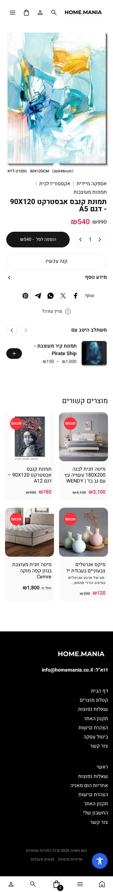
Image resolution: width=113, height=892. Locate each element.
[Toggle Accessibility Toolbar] (99, 860)
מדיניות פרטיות (70, 859)
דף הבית (99, 691)
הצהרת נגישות (93, 728)
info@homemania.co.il (67, 670)
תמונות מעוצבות (90, 192)
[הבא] (12, 330)
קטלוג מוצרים (94, 700)
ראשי (102, 767)
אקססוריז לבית (54, 184)
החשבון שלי (95, 813)
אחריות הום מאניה (89, 785)
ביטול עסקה (95, 737)
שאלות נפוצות (93, 709)
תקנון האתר (96, 718)
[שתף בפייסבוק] (75, 295)
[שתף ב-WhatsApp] (50, 295)
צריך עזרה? (52, 311)
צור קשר (99, 746)
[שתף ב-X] (63, 295)
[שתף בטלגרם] (38, 295)
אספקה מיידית (92, 184)
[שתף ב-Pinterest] (25, 295)
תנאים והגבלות (42, 859)
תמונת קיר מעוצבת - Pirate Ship (55, 349)
